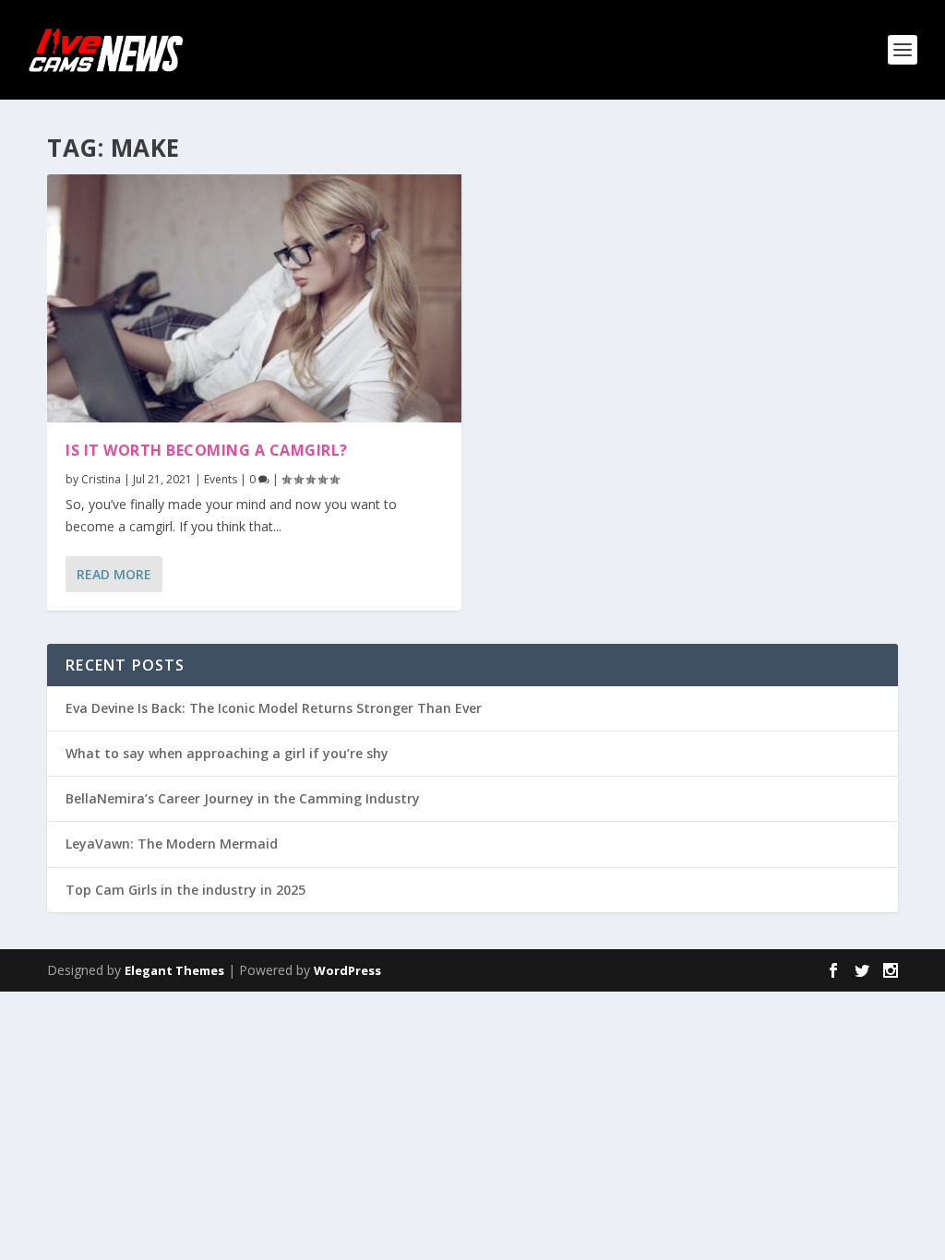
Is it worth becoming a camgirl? (207, 450)
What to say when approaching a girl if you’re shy (227, 753)
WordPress (347, 970)
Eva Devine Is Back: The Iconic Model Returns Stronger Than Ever (274, 708)
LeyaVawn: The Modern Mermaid (172, 843)
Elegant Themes (174, 970)
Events (220, 479)
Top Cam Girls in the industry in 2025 (185, 889)
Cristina (101, 479)
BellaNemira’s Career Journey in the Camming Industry (243, 798)
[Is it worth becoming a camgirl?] (254, 298)
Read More (114, 574)
